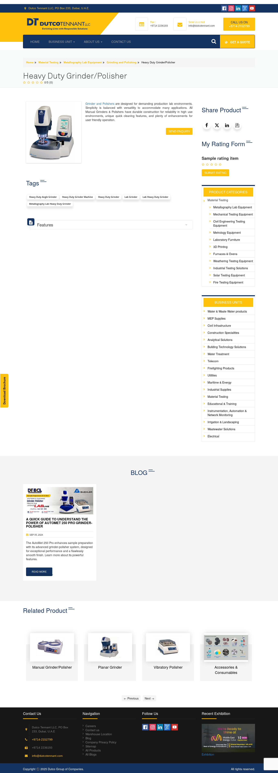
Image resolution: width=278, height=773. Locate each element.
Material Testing (48, 62)
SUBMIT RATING (215, 172)
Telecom (213, 361)
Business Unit (61, 41)
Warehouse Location (98, 734)
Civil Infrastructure (219, 325)
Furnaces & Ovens (225, 254)
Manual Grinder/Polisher (52, 667)
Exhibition (208, 754)
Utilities (212, 375)
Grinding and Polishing (121, 62)
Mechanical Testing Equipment (233, 214)
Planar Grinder (110, 667)
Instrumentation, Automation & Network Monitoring (227, 413)
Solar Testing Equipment (229, 275)
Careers (90, 726)
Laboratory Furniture (226, 240)
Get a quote (239, 42)
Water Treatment (218, 354)
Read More (39, 571)
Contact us (92, 730)
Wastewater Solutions (221, 429)
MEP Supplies (216, 318)
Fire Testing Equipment (228, 282)
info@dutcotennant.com (47, 755)
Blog (88, 738)
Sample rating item (220, 158)
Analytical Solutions (220, 340)
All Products (93, 750)
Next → (149, 698)
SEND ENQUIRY (179, 131)
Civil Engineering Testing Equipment (229, 223)
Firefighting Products (221, 368)
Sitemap (90, 746)
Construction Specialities (223, 333)
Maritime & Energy (219, 382)
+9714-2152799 (239, 26)
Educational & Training (222, 404)
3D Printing (220, 247)
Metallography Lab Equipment (82, 62)
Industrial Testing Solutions (230, 268)
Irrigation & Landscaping (223, 422)
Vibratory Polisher (168, 667)
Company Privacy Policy (100, 742)
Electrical (213, 436)
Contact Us (121, 41)
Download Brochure (4, 390)
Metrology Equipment (227, 232)
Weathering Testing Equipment (233, 261)
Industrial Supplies (219, 389)
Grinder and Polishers (99, 104)
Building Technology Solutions (227, 347)
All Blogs (90, 754)
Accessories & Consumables (226, 669)
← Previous (131, 698)
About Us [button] (92, 41)
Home (35, 41)
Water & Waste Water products (227, 311)
